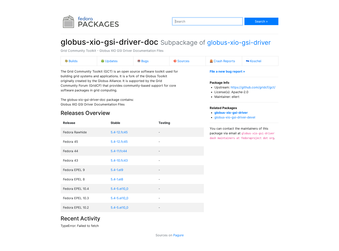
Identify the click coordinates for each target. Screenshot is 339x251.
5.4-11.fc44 (119, 151)
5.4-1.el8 (117, 179)
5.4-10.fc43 (119, 160)
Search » (261, 21)
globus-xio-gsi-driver (239, 42)
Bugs (145, 61)
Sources (183, 61)
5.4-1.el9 (117, 170)
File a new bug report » (227, 71)
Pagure (178, 235)
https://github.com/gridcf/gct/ (253, 87)
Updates (111, 61)
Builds (73, 61)
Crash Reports (224, 61)
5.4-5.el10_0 (119, 189)
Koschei (255, 61)
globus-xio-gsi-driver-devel (234, 117)
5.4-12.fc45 (119, 132)
